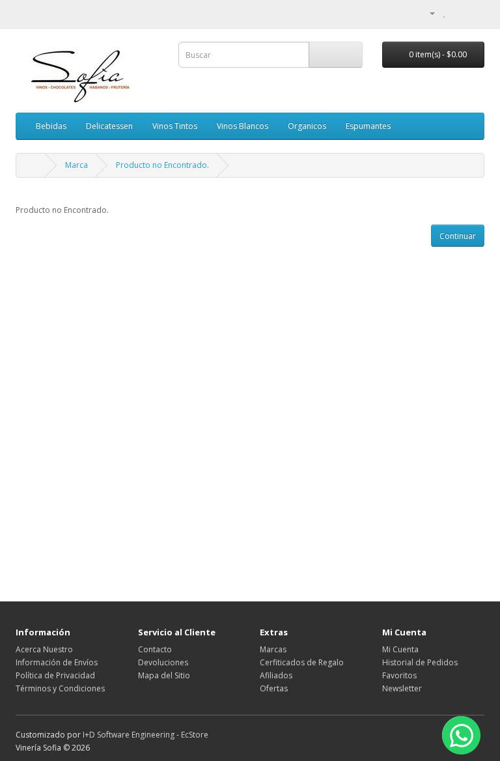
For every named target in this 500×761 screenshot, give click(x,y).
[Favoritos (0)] (445, 12)
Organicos (307, 125)
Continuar (457, 236)
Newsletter (402, 688)
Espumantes (368, 125)
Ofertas (274, 688)
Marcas (273, 649)
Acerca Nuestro (44, 649)
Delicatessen (109, 125)
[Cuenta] (427, 12)
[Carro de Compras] (458, 12)
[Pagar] (474, 12)
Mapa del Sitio (164, 675)
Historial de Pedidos (420, 662)
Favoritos (399, 675)
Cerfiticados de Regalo (302, 662)
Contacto (155, 649)
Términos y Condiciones (60, 688)
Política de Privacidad (55, 675)
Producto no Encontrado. (162, 165)
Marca (76, 165)
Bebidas (51, 125)
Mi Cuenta (400, 649)
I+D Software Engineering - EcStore (145, 734)
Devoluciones (163, 662)
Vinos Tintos (174, 125)
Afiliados (276, 675)
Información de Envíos (57, 662)
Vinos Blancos (242, 125)
